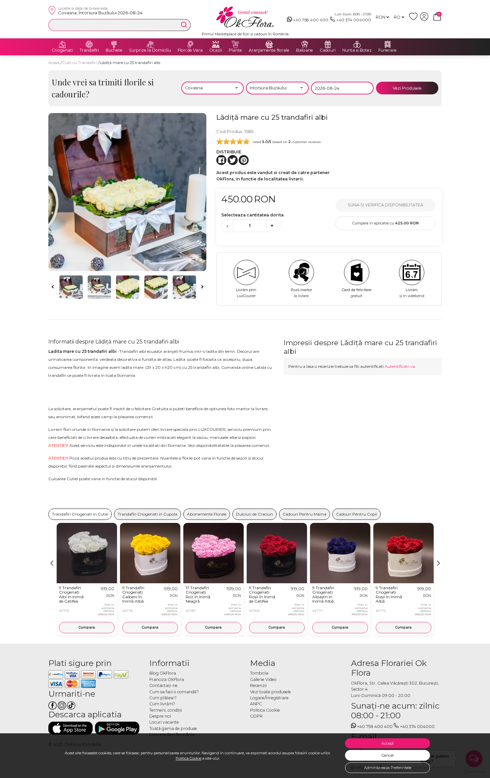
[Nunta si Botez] (357, 44)
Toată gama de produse (173, 728)
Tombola (259, 673)
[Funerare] (387, 44)
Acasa (53, 62)
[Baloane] (304, 44)
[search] (184, 25)
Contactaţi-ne (163, 685)
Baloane (304, 50)
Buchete (114, 50)
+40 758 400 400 (310, 19)
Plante (235, 50)
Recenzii (258, 685)
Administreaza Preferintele (387, 767)
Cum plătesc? (163, 697)
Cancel (388, 755)
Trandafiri (89, 50)
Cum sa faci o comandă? (174, 691)
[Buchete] (114, 44)
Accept (387, 743)
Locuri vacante (164, 722)
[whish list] (414, 19)
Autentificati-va (400, 366)
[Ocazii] (215, 44)
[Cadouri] (327, 44)
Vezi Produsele (407, 88)
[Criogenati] (62, 44)
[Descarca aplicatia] (70, 728)
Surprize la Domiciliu (150, 50)
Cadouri (328, 50)
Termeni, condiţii (165, 710)
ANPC (256, 703)
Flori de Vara (190, 50)
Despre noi (160, 716)
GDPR (256, 716)
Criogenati (62, 50)
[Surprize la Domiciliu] (150, 44)
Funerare (387, 50)
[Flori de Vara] (190, 44)
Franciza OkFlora (166, 679)
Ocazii (215, 50)
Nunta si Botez (357, 50)
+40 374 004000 (353, 19)
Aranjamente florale (269, 50)
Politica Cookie (188, 758)
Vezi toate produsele (270, 691)
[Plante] (235, 44)
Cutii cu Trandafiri (80, 62)
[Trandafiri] (89, 44)
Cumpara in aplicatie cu (385, 223)
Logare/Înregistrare (269, 697)
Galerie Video (263, 679)
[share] (221, 160)
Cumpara (86, 627)
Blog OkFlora (162, 673)
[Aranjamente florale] (269, 44)
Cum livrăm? (162, 703)
